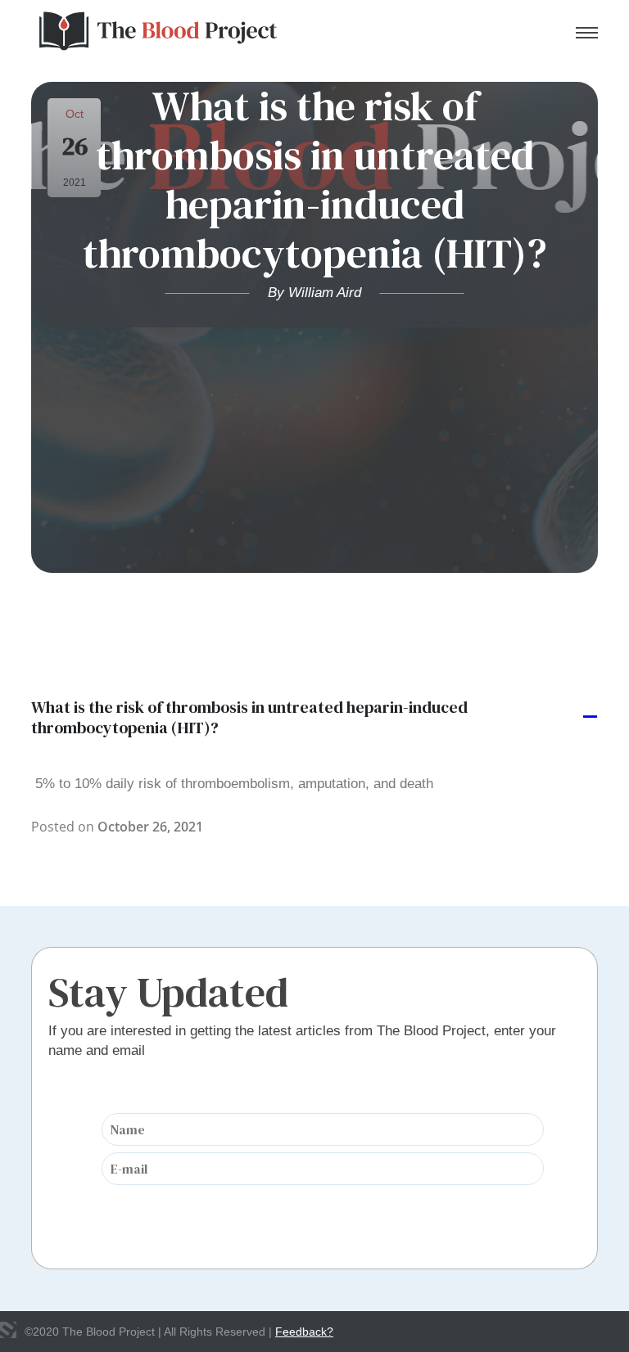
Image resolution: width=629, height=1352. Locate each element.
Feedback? (304, 1332)
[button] (314, 718)
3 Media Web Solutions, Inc (8, 1330)
